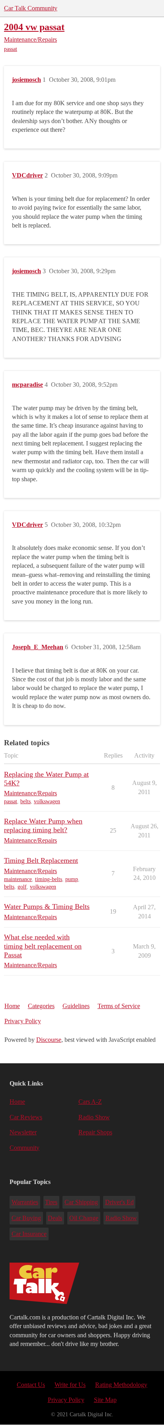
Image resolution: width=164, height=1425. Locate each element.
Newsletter (23, 1132)
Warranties (25, 1202)
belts (25, 801)
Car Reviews (26, 1117)
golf (22, 887)
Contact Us (31, 1384)
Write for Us (70, 1384)
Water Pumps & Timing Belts (47, 906)
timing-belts (48, 879)
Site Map (105, 1399)
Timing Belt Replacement (41, 860)
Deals (55, 1218)
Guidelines (76, 1006)
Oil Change (83, 1218)
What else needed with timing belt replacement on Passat (43, 945)
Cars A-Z (90, 1101)
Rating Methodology (121, 1384)
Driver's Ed (119, 1202)
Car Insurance (29, 1233)
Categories (41, 1006)
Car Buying (26, 1218)
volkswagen (47, 801)
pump (71, 879)
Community (24, 1147)
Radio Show (94, 1117)
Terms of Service (119, 1006)
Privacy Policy (22, 1021)
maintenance (18, 879)
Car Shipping (81, 1202)
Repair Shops (95, 1132)
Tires (51, 1202)
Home (12, 1006)
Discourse (48, 1039)
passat (10, 49)
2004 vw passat (34, 26)
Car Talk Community (30, 8)
